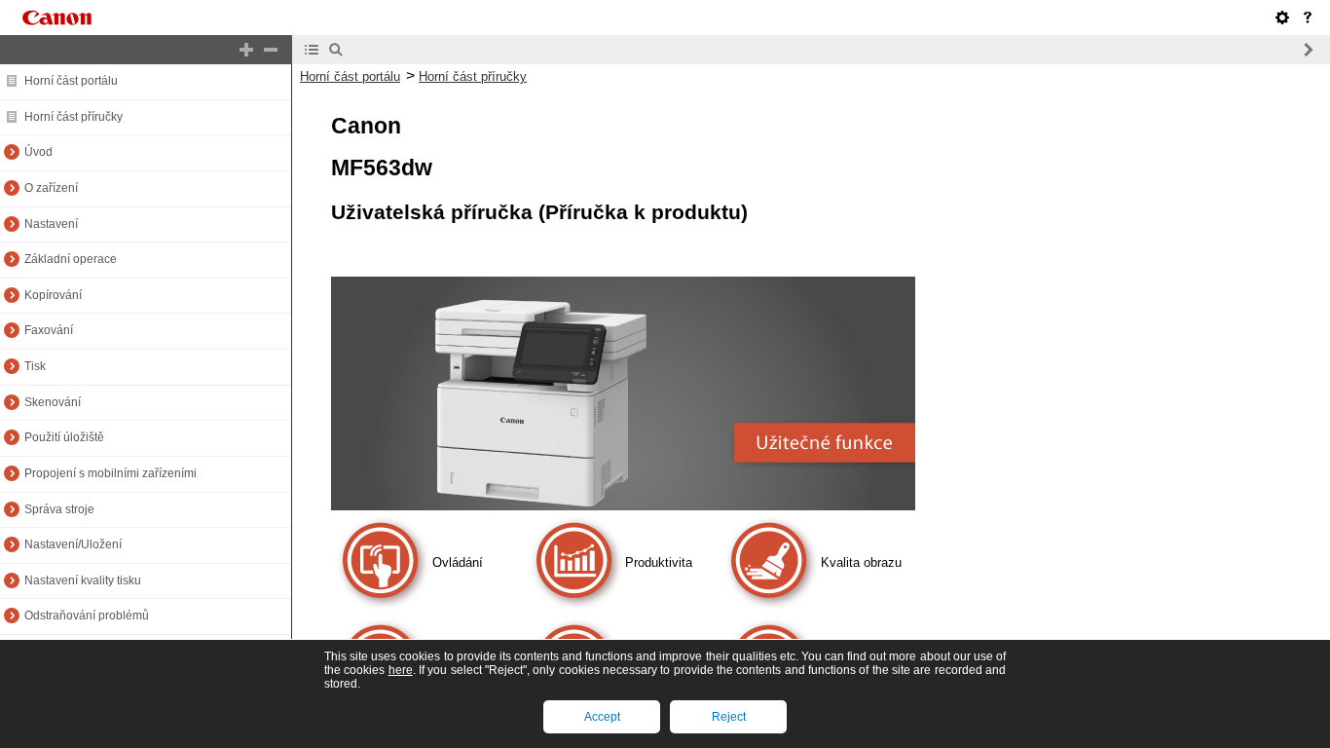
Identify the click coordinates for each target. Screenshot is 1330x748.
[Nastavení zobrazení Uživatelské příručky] (1282, 17)
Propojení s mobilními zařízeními (110, 473)
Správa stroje (59, 509)
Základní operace (70, 259)
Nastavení (51, 224)
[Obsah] (311, 49)
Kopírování (53, 295)
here (400, 670)
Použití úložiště (64, 437)
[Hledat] (336, 49)
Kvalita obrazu (861, 562)
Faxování (48, 330)
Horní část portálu (71, 81)
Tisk (35, 366)
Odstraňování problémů (86, 615)
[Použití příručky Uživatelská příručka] (1307, 17)
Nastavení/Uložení (73, 544)
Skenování (52, 402)
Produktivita (658, 562)
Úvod (38, 152)
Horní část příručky (73, 117)
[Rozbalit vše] (246, 49)
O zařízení (51, 188)
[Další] (1307, 49)
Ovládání (457, 562)
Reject (729, 717)
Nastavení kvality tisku (82, 580)
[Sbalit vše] (270, 49)
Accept (602, 717)
